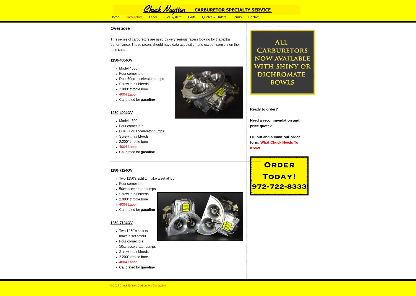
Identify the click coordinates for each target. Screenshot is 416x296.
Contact (253, 17)
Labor (153, 17)
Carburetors (134, 17)
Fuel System (173, 17)
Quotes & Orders (214, 17)
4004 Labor (128, 94)
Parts (192, 17)
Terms (237, 17)
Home (114, 17)
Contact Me (159, 285)
